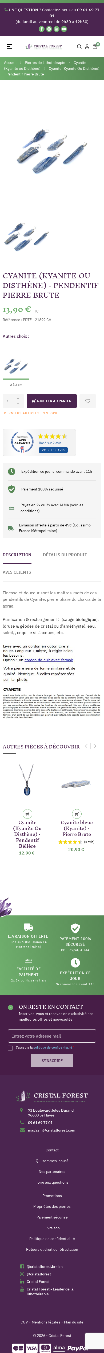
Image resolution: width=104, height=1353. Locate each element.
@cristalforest (39, 1274)
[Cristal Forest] (52, 1098)
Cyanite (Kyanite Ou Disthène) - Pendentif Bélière (27, 833)
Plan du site (73, 1322)
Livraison (52, 1227)
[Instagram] (49, 29)
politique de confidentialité (52, 1047)
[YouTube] (64, 29)
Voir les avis (53, 450)
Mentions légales (46, 1322)
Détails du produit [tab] (65, 554)
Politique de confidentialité (52, 1238)
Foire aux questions (52, 1182)
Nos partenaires (52, 1171)
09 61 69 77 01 (40, 1122)
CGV (24, 1322)
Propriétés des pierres (52, 1206)
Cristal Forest (38, 1281)
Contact (52, 1150)
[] (27, 814)
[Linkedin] (56, 29)
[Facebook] (42, 29)
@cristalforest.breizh (45, 1266)
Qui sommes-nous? (52, 1160)
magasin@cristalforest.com (51, 1130)
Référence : (12, 319)
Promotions (52, 1195)
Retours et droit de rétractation (52, 1249)
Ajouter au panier (53, 401)
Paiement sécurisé (52, 1217)
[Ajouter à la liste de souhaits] (87, 401)
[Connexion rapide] (87, 46)
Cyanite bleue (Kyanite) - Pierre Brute (77, 827)
